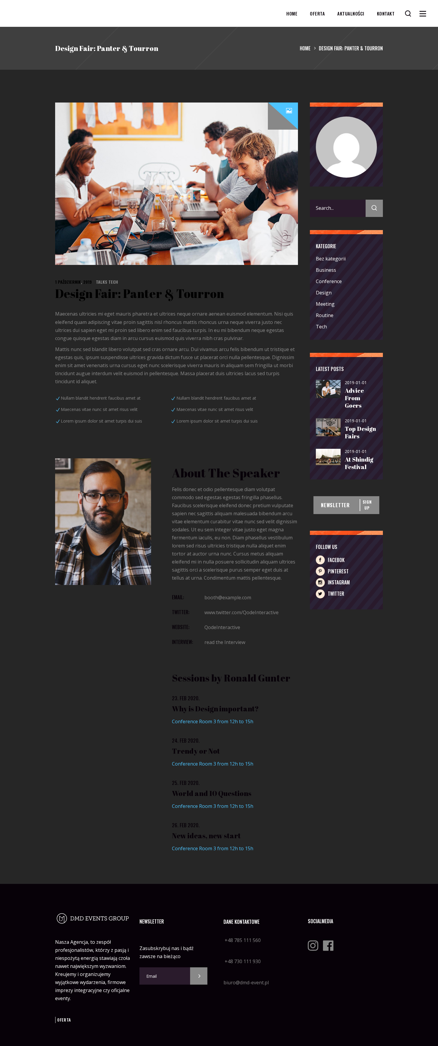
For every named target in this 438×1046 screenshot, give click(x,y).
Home (305, 48)
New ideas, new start (206, 835)
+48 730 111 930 (242, 961)
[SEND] (198, 976)
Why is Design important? (215, 708)
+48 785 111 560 (242, 940)
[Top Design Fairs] (328, 427)
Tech (113, 282)
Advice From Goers (354, 398)
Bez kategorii (331, 258)
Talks (101, 282)
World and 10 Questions (211, 793)
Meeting (325, 304)
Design (324, 292)
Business (326, 270)
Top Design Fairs (360, 432)
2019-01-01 (356, 382)
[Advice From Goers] (328, 389)
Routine (324, 315)
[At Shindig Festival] (328, 457)
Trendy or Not (196, 751)
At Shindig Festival (359, 463)
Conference (329, 281)
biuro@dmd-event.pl (246, 982)
